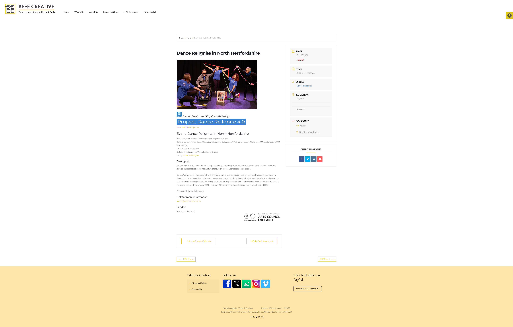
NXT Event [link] (325, 259)
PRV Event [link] (188, 259)
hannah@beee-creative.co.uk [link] (189, 201)
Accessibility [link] (197, 289)
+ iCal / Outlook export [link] (261, 241)
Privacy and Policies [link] (199, 283)
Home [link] (181, 38)
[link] (509, 15)
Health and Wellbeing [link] (309, 132)
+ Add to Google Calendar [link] (198, 241)
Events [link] (188, 38)
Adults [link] (303, 126)
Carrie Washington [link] (191, 155)
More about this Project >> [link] (188, 127)
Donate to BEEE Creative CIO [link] (307, 289)
